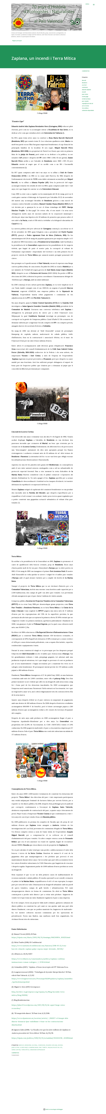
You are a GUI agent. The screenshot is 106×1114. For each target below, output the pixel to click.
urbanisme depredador (88, 110)
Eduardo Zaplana (86, 89)
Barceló (84, 80)
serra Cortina (85, 106)
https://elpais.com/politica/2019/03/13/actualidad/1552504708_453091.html (42, 1038)
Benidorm (84, 82)
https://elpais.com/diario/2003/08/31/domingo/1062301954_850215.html (41, 937)
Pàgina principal (17, 40)
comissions (85, 87)
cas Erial (84, 85)
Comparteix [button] (85, 71)
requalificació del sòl (87, 103)
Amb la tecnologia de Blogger (54, 1109)
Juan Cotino (85, 94)
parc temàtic (85, 101)
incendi (84, 92)
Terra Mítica (85, 108)
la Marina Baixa (86, 99)
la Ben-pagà (85, 96)
